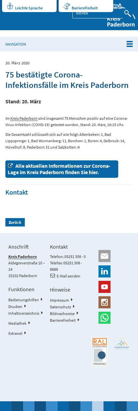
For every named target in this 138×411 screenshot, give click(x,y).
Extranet (15, 333)
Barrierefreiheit (84, 7)
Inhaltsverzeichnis (23, 313)
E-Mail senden (68, 275)
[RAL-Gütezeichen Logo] (100, 352)
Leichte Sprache (29, 7)
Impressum (59, 300)
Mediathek (17, 323)
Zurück (15, 222)
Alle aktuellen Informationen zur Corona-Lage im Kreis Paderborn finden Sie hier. (59, 168)
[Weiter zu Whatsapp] (110, 318)
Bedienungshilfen (23, 299)
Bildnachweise (62, 313)
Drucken (15, 306)
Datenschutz (60, 306)
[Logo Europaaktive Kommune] (122, 343)
